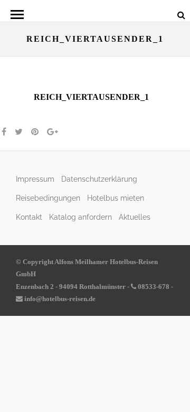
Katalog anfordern (80, 216)
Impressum (35, 178)
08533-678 (152, 287)
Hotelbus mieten (115, 197)
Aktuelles (134, 216)
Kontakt (29, 216)
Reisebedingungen (48, 197)
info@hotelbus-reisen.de (59, 299)
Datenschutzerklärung (99, 178)
